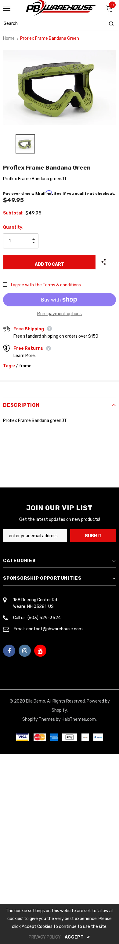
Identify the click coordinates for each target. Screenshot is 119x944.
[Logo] (61, 8)
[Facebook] (9, 651)
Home (9, 38)
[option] (59, 87)
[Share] (108, 262)
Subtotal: (13, 213)
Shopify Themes (38, 719)
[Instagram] (25, 651)
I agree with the (26, 285)
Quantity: (13, 227)
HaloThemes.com (79, 719)
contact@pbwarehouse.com (54, 629)
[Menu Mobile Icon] (6, 8)
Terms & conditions (62, 285)
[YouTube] (40, 651)
